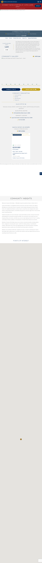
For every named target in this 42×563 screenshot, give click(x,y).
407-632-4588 (22, 119)
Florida (10, 38)
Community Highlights (20, 93)
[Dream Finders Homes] (9, 1)
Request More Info (30, 89)
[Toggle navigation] (38, 2)
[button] (39, 70)
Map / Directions (33, 33)
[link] (21, 71)
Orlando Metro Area (17, 38)
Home (6, 38)
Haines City (24, 38)
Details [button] (38, 5)
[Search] (41, 2)
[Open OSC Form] (41, 173)
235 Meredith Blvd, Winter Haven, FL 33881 (21, 112)
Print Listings (21, 131)
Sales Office (20, 104)
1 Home (6, 49)
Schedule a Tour (10, 89)
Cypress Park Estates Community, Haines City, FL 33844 (21, 117)
